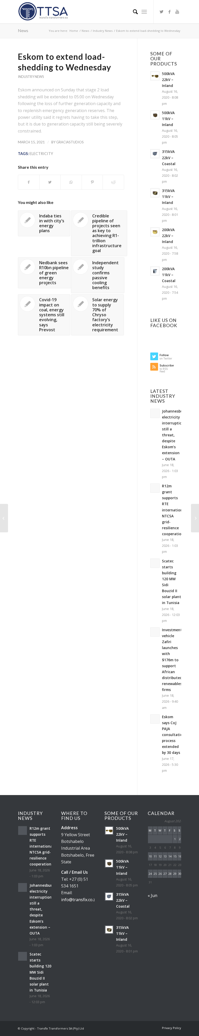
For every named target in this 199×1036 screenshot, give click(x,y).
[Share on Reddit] (113, 182)
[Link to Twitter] (162, 12)
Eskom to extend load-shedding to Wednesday (64, 62)
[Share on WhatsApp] (71, 182)
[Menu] (144, 12)
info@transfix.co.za (79, 899)
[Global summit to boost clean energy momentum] (4, 518)
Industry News (31, 77)
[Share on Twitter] (50, 182)
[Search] (133, 11)
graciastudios (70, 142)
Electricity (41, 153)
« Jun (152, 895)
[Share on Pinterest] (92, 182)
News (23, 30)
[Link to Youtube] (177, 12)
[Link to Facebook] (169, 12)
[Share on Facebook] (28, 182)
